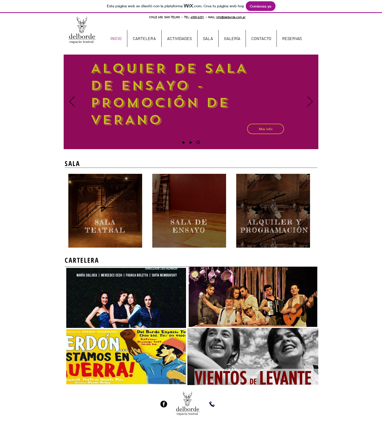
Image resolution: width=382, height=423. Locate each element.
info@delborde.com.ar (231, 17)
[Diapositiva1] (184, 142)
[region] (105, 211)
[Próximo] (310, 101)
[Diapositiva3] (199, 142)
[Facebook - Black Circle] (163, 404)
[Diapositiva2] (192, 142)
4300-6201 (197, 17)
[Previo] (72, 101)
